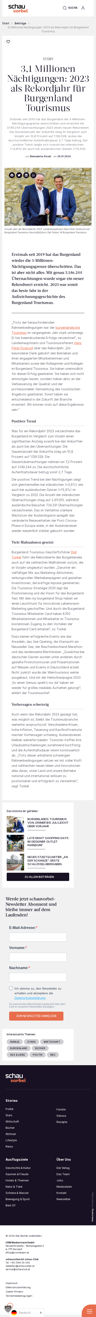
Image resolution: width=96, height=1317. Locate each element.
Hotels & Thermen (17, 1180)
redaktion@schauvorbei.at (20, 1266)
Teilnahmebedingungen (19, 1295)
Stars (9, 1115)
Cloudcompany (93, 1215)
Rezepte (61, 1122)
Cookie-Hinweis (14, 1291)
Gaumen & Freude (17, 1174)
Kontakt (61, 1193)
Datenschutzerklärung (30, 998)
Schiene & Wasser (17, 1193)
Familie (61, 1109)
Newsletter (63, 1199)
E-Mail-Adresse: (22, 928)
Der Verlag (63, 1168)
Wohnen (11, 1134)
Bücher (10, 1127)
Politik (10, 1109)
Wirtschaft (12, 1121)
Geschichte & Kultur (18, 1168)
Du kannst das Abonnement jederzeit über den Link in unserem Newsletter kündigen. (37, 1005)
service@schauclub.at (18, 1269)
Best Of (10, 1205)
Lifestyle (11, 1140)
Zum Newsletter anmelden (36, 1016)
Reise (9, 1146)
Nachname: (19, 968)
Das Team (63, 1174)
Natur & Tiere (14, 1186)
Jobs (59, 1180)
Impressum (12, 1283)
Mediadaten (64, 1186)
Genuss (61, 1115)
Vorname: (17, 948)
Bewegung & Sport (18, 1199)
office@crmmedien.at (17, 1252)
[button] (70, 7)
